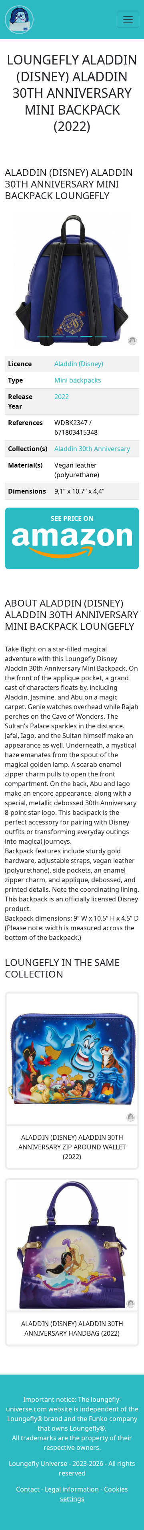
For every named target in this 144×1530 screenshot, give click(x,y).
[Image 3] (86, 336)
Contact (28, 1489)
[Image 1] (58, 336)
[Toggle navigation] (128, 20)
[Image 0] (43, 336)
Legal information (72, 1489)
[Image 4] (101, 336)
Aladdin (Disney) (78, 363)
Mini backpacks (77, 380)
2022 (61, 396)
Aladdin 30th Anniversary (92, 448)
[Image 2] (72, 336)
